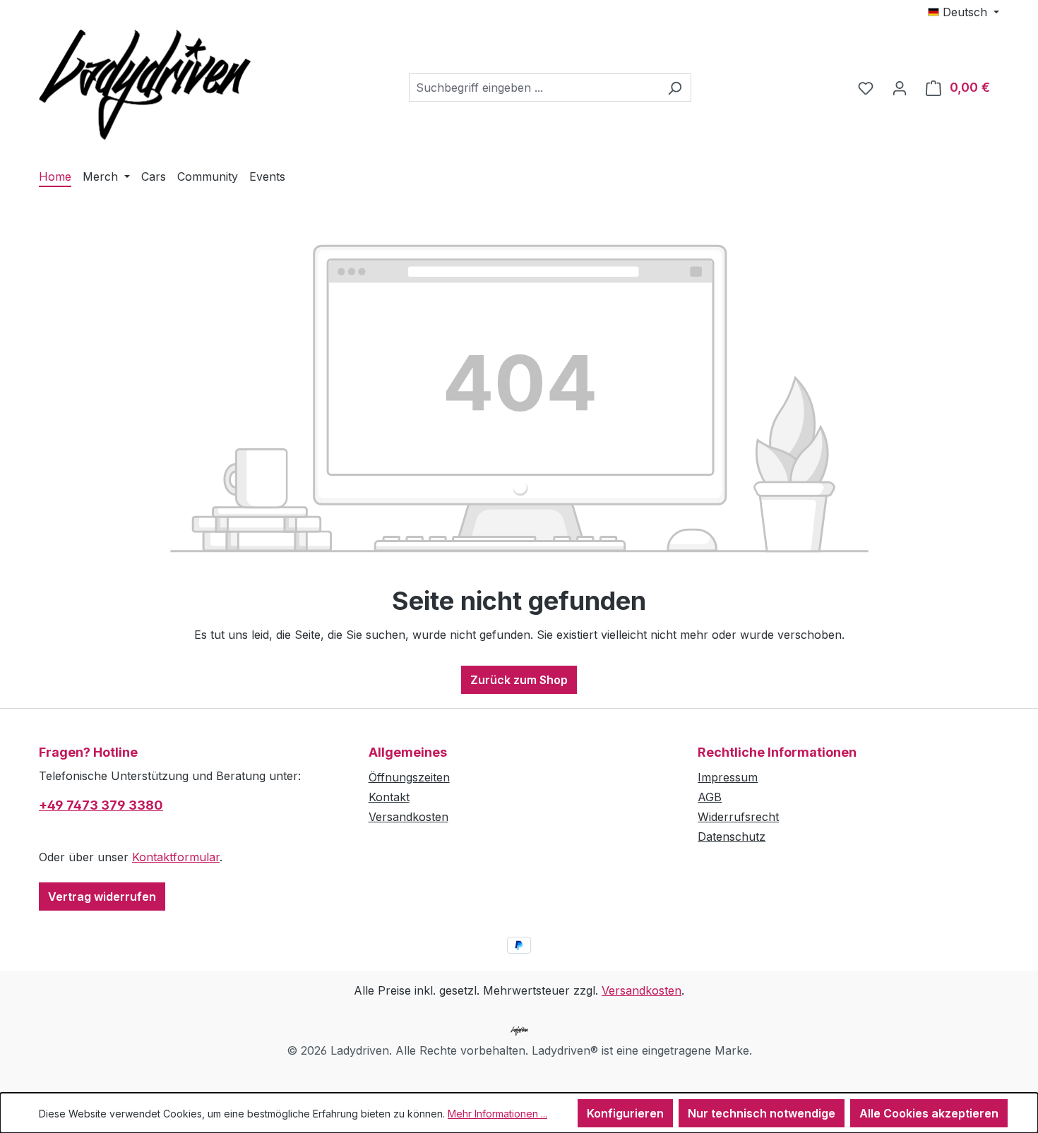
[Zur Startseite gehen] (145, 85)
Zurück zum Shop (519, 680)
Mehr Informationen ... (497, 1114)
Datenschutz (731, 836)
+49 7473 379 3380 (101, 805)
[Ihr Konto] (900, 87)
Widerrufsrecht (738, 817)
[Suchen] (674, 87)
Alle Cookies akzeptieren (928, 1113)
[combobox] (534, 87)
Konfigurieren (625, 1113)
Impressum (728, 777)
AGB (710, 797)
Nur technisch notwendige (761, 1113)
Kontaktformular (176, 857)
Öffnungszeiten (409, 777)
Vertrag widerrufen (102, 896)
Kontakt (389, 797)
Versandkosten (408, 817)
